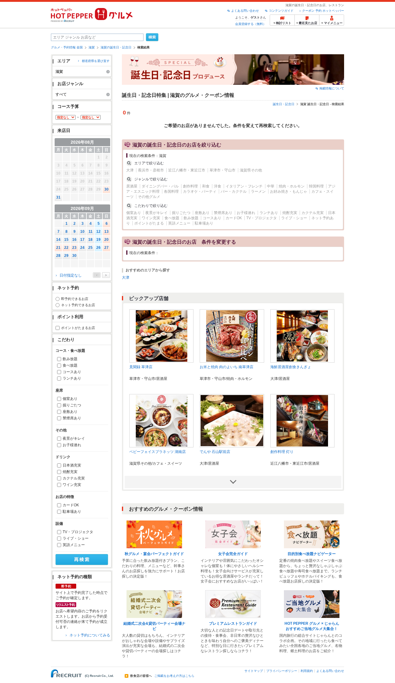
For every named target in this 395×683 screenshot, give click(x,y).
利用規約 (307, 671)
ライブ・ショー (76, 538)
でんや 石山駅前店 (215, 452)
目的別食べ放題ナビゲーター (312, 554)
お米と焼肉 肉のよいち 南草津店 (226, 367)
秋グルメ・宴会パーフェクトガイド (154, 554)
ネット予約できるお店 (78, 305)
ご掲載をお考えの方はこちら (174, 675)
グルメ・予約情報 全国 (67, 47)
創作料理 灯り (281, 452)
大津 (125, 277)
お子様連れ (72, 445)
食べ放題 (70, 365)
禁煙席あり (72, 418)
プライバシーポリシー (281, 671)
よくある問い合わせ (245, 10)
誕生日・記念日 (283, 104)
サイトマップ (253, 671)
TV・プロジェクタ (78, 532)
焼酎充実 (70, 472)
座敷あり (70, 411)
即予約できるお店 (74, 299)
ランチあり (72, 378)
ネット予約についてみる (89, 635)
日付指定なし (71, 275)
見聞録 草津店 (140, 367)
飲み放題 (70, 359)
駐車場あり (72, 511)
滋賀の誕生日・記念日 (116, 47)
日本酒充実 (72, 465)
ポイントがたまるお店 (78, 328)
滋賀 (92, 47)
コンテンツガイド (281, 10)
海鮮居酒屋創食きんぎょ (290, 367)
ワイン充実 (72, 485)
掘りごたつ (72, 405)
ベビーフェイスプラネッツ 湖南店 (157, 452)
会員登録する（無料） (250, 24)
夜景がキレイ (74, 438)
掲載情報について (331, 88)
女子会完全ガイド (233, 554)
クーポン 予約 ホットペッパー (323, 10)
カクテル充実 (74, 478)
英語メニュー (74, 545)
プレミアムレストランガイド (233, 623)
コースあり (72, 372)
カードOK (71, 505)
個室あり (70, 399)
